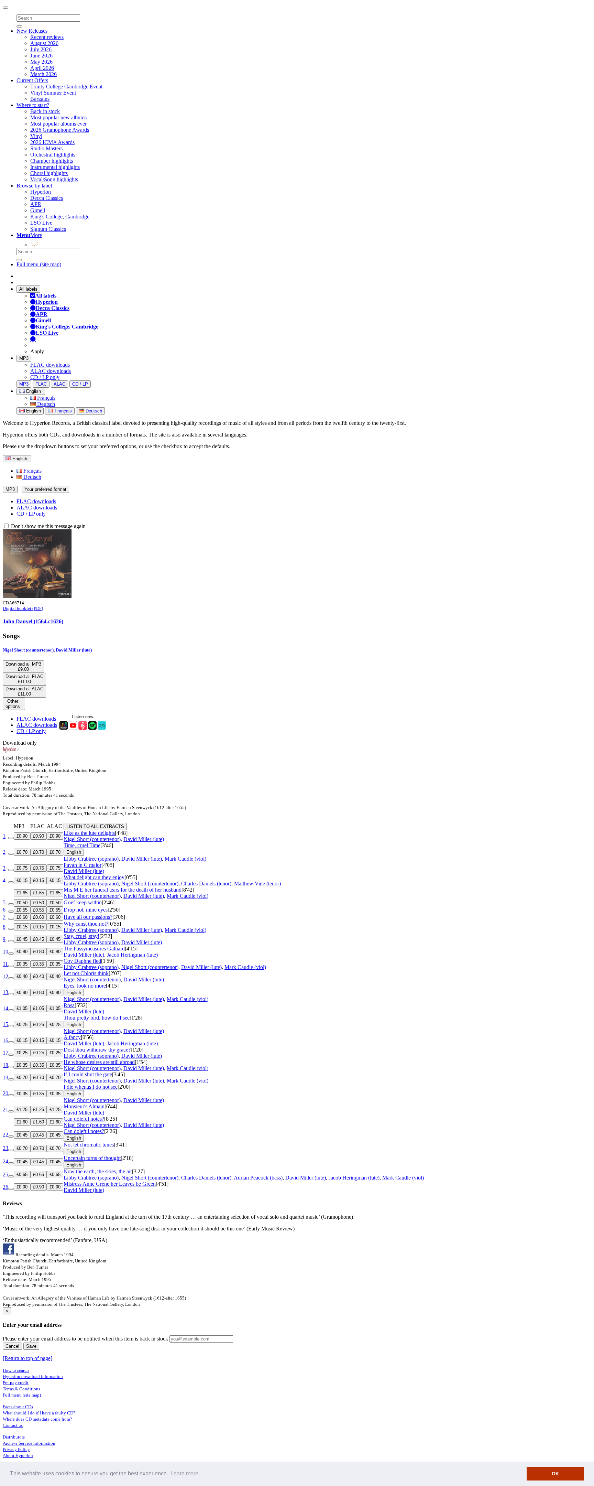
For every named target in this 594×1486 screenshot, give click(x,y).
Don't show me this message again (48, 526)
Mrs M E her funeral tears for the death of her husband (123, 890)
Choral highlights (49, 173)
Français (45, 398)
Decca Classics (46, 198)
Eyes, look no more (85, 986)
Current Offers (32, 80)
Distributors (14, 1437)
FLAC (41, 384)
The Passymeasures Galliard (94, 948)
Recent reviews (47, 37)
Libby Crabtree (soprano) (91, 859)
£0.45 (22, 939)
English (33, 410)
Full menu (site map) (38, 264)
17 (5, 1053)
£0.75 (22, 868)
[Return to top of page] (27, 1358)
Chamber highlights (51, 161)
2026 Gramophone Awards (59, 130)
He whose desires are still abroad (99, 1062)
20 (5, 1093)
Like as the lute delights (89, 833)
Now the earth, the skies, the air (98, 1171)
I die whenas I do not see (91, 1087)
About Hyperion (18, 1455)
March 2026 (43, 74)
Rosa (69, 1005)
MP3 (24, 358)
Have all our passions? (88, 917)
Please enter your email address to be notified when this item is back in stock (85, 1339)
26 (5, 1187)
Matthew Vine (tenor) (257, 883)
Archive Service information (29, 1443)
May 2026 (41, 62)
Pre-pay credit (16, 1382)
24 (5, 1161)
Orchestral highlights (52, 155)
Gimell (37, 210)
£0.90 (22, 836)
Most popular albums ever (58, 124)
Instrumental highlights (55, 167)
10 (5, 952)
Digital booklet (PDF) (23, 608)
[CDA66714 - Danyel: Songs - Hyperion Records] (37, 596)
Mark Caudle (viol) (185, 859)
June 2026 (41, 55)
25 (5, 1174)
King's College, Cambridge (59, 216)
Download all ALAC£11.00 (24, 691)
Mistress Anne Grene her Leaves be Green (110, 1184)
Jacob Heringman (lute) (132, 955)
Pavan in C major (82, 865)
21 (5, 1109)
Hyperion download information (33, 1376)
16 (5, 1040)
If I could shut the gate (88, 1074)
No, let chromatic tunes (89, 1145)
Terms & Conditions (21, 1388)
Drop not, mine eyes (86, 910)
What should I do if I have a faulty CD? (39, 1412)
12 (5, 976)
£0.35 (22, 964)
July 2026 (41, 49)
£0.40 (22, 976)
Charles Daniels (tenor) (206, 883)
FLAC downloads (50, 365)
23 (5, 1148)
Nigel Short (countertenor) (28, 650)
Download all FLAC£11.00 (24, 679)
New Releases (31, 31)
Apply (37, 351)
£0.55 (22, 910)
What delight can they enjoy (94, 877)
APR (35, 204)
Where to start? (32, 105)
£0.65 (22, 1174)
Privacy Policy (16, 1449)
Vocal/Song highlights (54, 179)
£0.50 (22, 902)
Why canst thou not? (86, 924)
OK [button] (555, 1473)
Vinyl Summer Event (53, 93)
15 (5, 1024)
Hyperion (40, 192)
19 (5, 1077)
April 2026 (42, 68)
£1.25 (22, 1109)
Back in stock (45, 111)
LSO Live (41, 223)
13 (5, 992)
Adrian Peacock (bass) (258, 1178)
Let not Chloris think (86, 973)
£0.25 (22, 1024)
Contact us (13, 1425)
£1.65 (22, 892)
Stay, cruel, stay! (81, 936)
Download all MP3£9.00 (23, 666)
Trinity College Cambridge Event (66, 86)
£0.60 (22, 917)
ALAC (59, 384)
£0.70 (22, 852)
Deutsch (45, 404)
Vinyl (36, 136)
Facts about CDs (18, 1406)
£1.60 (22, 1121)
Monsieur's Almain (84, 1106)
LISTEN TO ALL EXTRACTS (95, 826)
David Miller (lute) (74, 650)
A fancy (72, 1037)
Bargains (40, 99)
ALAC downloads (50, 371)
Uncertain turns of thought (92, 1158)
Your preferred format (45, 489)
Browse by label (34, 186)
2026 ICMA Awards (52, 142)
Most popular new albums (58, 117)
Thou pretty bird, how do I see (97, 1018)
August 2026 (44, 43)
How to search (16, 1370)
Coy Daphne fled (82, 961)
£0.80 (22, 951)
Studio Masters (46, 148)
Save (31, 1346)
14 (5, 1008)
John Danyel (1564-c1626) (33, 621)
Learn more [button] (184, 1473)
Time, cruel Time (82, 845)
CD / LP (80, 384)
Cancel (12, 1346)
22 (5, 1135)
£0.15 (22, 880)
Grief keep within (83, 902)
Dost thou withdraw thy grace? (97, 1050)
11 (5, 964)
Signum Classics (48, 229)
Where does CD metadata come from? (37, 1419)
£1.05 (22, 1008)
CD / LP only (44, 377)
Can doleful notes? (84, 1119)
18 (5, 1065)
